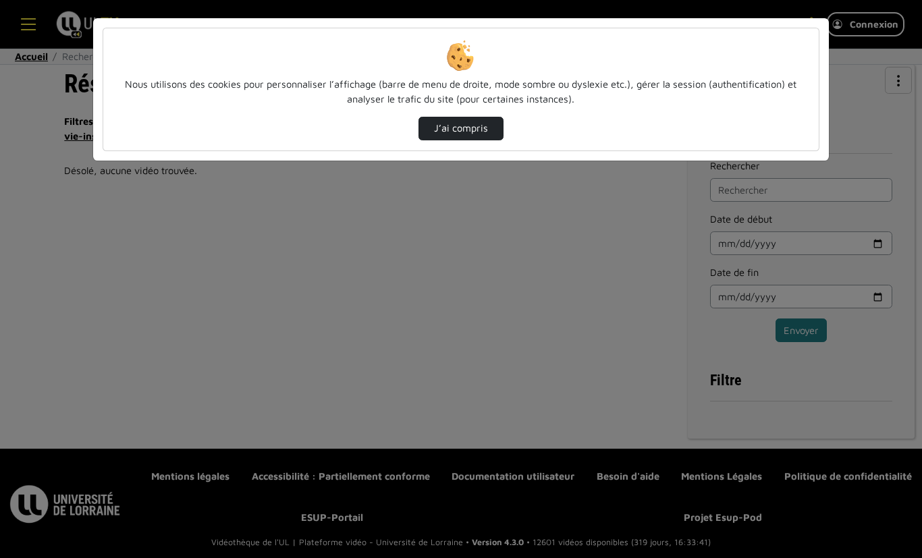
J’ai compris (461, 128)
